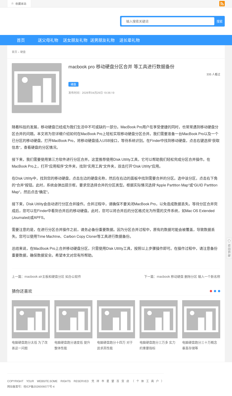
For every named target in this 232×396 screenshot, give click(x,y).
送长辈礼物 (129, 40)
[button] (211, 291)
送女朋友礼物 (75, 40)
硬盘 (23, 52)
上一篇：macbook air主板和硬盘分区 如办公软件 (46, 276)
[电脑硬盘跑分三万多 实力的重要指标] (159, 319)
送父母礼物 (48, 40)
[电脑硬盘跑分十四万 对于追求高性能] (116, 319)
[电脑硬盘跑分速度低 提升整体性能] (73, 319)
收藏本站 (20, 3)
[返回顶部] (229, 248)
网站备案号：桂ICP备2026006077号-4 (31, 386)
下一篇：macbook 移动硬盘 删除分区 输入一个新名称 (182, 276)
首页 (21, 40)
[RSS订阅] (222, 3)
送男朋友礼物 (102, 40)
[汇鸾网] (39, 21)
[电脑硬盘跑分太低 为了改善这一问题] (31, 319)
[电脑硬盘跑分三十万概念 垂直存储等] (201, 319)
